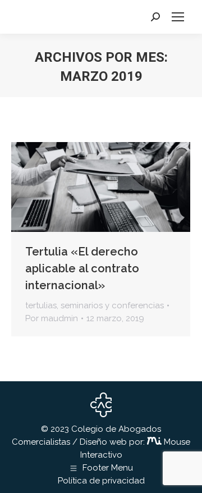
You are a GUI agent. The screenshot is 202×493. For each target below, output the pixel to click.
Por (51, 318)
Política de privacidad (101, 481)
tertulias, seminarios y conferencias (94, 305)
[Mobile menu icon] (178, 17)
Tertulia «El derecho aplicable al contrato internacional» (82, 268)
